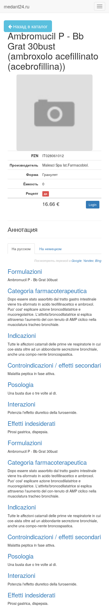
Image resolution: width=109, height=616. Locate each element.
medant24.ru (16, 6)
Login (93, 204)
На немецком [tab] (50, 248)
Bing (98, 260)
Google (76, 260)
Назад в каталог (30, 26)
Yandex (88, 260)
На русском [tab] (21, 248)
